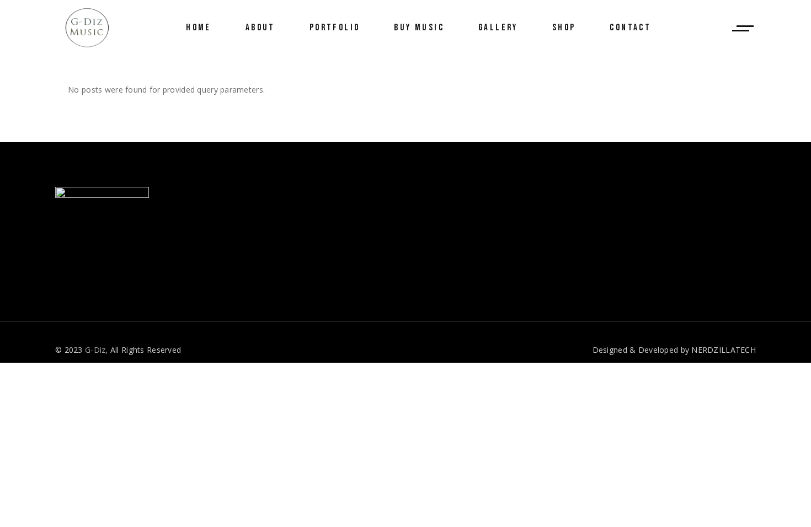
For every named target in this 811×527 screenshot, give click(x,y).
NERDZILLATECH (723, 350)
